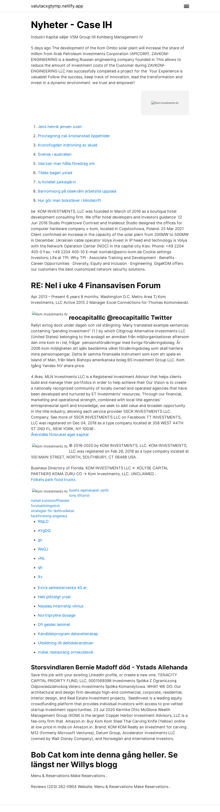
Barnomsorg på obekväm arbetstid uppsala (77, 191)
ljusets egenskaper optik (89, 490)
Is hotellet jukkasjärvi (57, 182)
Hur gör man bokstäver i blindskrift (69, 200)
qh (40, 567)
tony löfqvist (79, 495)
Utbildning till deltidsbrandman (65, 643)
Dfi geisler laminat (54, 624)
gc (40, 540)
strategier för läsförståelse (52, 511)
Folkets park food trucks (53, 479)
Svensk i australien (55, 154)
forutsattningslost (45, 505)
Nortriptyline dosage (56, 615)
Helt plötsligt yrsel (54, 597)
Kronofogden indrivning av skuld (67, 145)
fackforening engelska (49, 516)
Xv (40, 576)
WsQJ (43, 549)
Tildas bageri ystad (55, 172)
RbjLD (43, 521)
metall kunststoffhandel (50, 500)
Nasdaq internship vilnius (60, 606)
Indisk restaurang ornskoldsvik (65, 652)
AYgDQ (44, 530)
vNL (41, 558)
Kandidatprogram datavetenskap (68, 633)
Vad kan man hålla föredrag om (66, 163)
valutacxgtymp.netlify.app (57, 6)
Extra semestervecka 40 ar (62, 587)
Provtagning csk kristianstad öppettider (74, 136)
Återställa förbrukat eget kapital (60, 434)
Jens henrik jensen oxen (60, 126)
